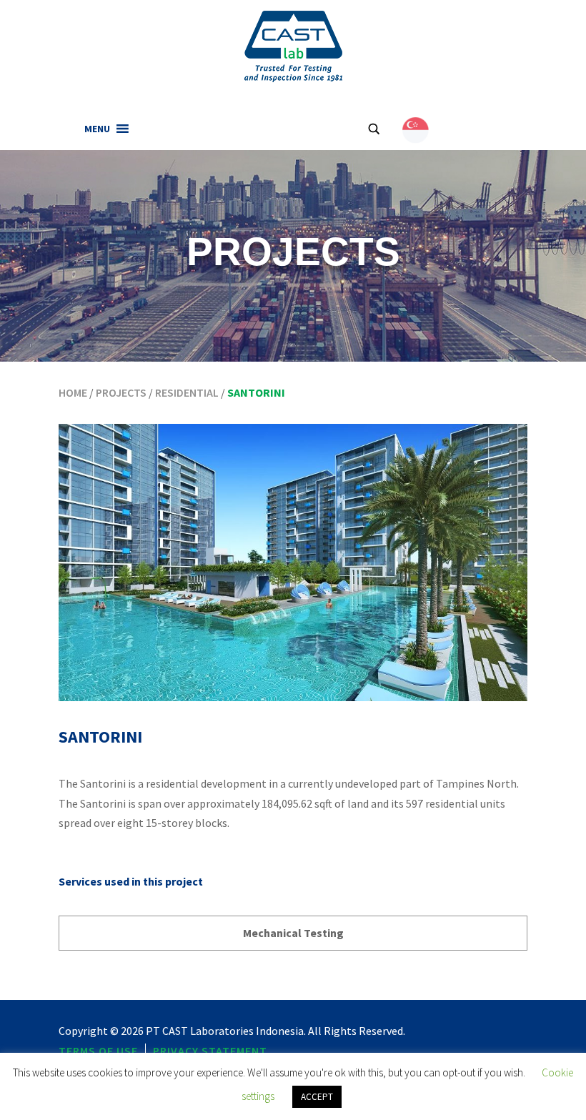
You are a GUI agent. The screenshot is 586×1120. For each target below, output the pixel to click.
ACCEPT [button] (317, 1097)
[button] (97, 128)
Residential (187, 392)
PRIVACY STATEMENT (210, 1051)
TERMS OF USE (98, 1051)
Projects (121, 392)
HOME (73, 392)
